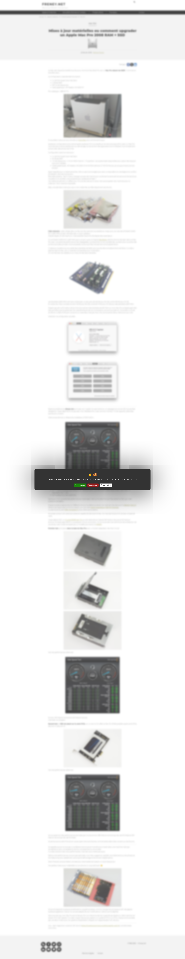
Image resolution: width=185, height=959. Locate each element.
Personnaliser (106, 485)
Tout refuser (93, 485)
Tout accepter (80, 485)
